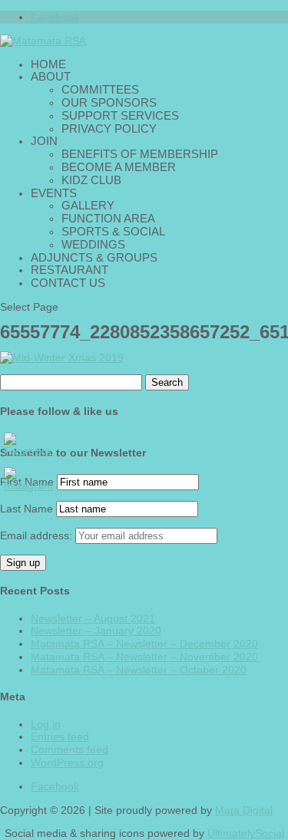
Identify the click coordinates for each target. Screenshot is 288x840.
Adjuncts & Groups (94, 257)
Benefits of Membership (139, 153)
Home (48, 64)
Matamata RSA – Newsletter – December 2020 (144, 643)
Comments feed (69, 749)
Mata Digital (244, 810)
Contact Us (68, 282)
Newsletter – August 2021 (93, 618)
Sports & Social (113, 231)
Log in (46, 724)
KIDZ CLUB (91, 179)
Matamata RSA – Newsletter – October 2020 (139, 670)
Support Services (120, 115)
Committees (100, 89)
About (51, 76)
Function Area (108, 218)
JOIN (44, 140)
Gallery (87, 205)
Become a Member (118, 166)
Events (54, 192)
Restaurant (69, 269)
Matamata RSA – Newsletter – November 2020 (144, 657)
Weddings (93, 244)
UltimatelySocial (245, 833)
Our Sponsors (109, 102)
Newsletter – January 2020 (96, 630)
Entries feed (60, 736)
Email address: (37, 535)
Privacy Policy (109, 128)
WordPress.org (67, 762)
